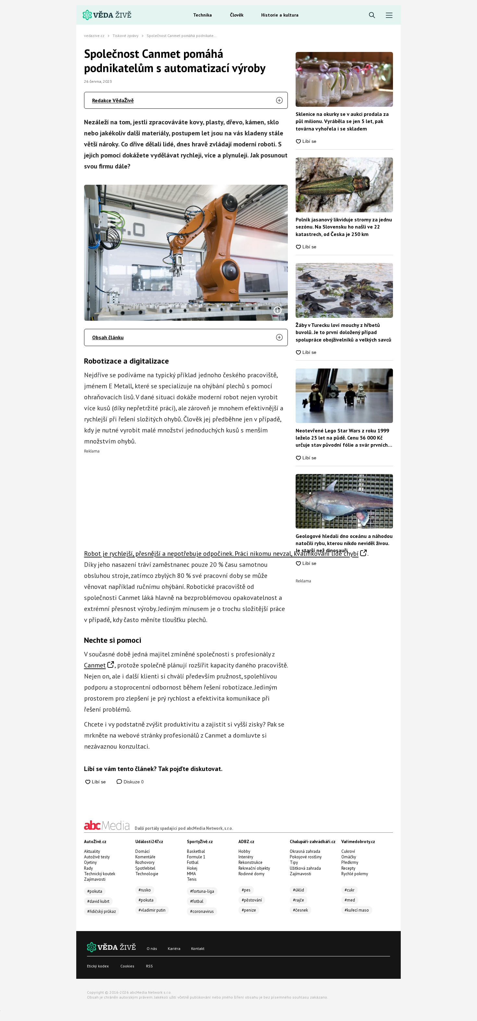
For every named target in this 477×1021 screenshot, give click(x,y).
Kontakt (197, 948)
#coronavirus (202, 911)
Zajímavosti (94, 879)
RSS (149, 966)
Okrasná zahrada (305, 851)
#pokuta (94, 891)
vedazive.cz (94, 35)
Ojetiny (90, 862)
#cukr (349, 890)
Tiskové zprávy (126, 35)
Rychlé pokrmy (354, 874)
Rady (88, 868)
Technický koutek (99, 874)
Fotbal (193, 862)
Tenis (192, 879)
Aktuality (92, 851)
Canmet (95, 665)
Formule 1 (196, 857)
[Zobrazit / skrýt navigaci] (389, 15)
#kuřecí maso (357, 910)
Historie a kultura (280, 15)
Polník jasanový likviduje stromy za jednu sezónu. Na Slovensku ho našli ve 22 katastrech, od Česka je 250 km (344, 226)
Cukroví (348, 851)
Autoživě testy (97, 857)
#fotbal (196, 901)
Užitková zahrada (305, 868)
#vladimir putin (152, 910)
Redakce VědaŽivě (113, 100)
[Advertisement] (186, 498)
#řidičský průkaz (101, 911)
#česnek (300, 910)
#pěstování (252, 900)
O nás (152, 948)
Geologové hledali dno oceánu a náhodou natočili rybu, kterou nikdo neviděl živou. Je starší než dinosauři (344, 543)
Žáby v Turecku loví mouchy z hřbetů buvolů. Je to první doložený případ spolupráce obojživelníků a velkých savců (343, 332)
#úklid (298, 890)
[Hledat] (372, 15)
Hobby (244, 851)
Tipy (294, 862)
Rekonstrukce (250, 862)
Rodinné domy (251, 874)
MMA (191, 874)
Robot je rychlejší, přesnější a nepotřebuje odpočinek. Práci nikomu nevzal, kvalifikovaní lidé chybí (221, 553)
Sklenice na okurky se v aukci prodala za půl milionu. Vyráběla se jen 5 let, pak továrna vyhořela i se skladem (342, 121)
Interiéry (245, 857)
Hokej (192, 868)
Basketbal (196, 851)
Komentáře (145, 857)
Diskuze (133, 781)
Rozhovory (144, 862)
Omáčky (348, 857)
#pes (246, 890)
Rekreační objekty (254, 868)
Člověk (236, 15)
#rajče (298, 900)
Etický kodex (98, 966)
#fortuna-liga (202, 891)
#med (350, 900)
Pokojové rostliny (306, 857)
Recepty (348, 868)
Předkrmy (349, 862)
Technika (202, 15)
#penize (249, 910)
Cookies (127, 966)
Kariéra (174, 948)
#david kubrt (98, 901)
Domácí (142, 851)
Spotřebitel (145, 868)
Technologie (146, 874)
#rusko (145, 890)
